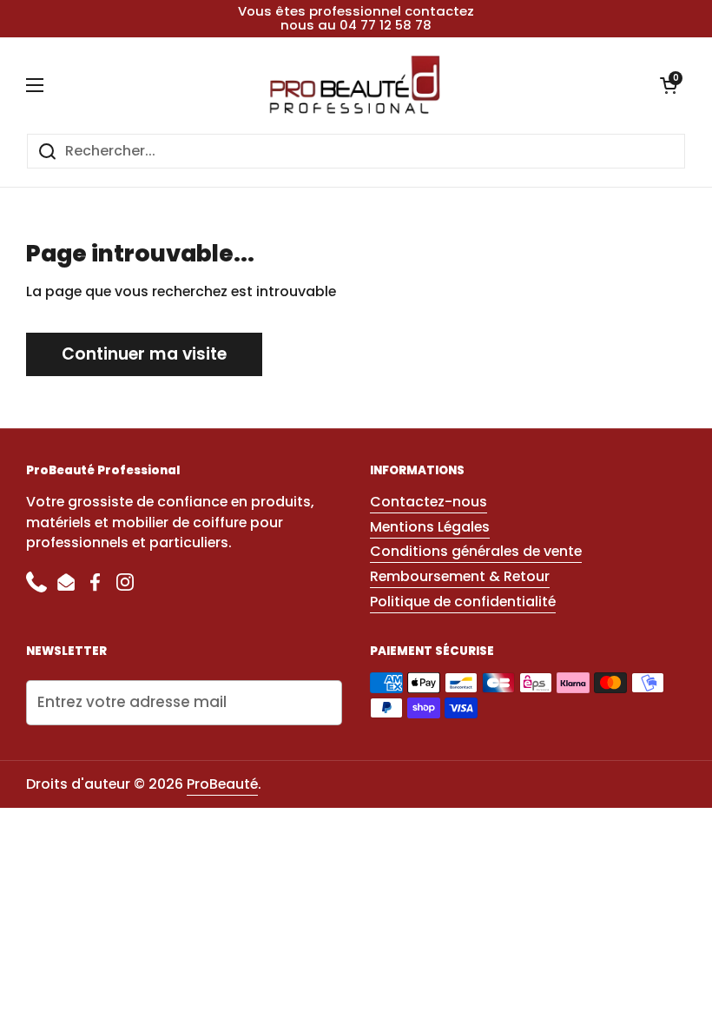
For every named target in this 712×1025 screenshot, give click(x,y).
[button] (668, 85)
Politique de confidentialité (463, 602)
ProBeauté (222, 784)
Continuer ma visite (144, 354)
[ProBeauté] (352, 85)
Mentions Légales (430, 527)
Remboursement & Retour (460, 576)
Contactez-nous (428, 502)
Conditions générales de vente (476, 551)
